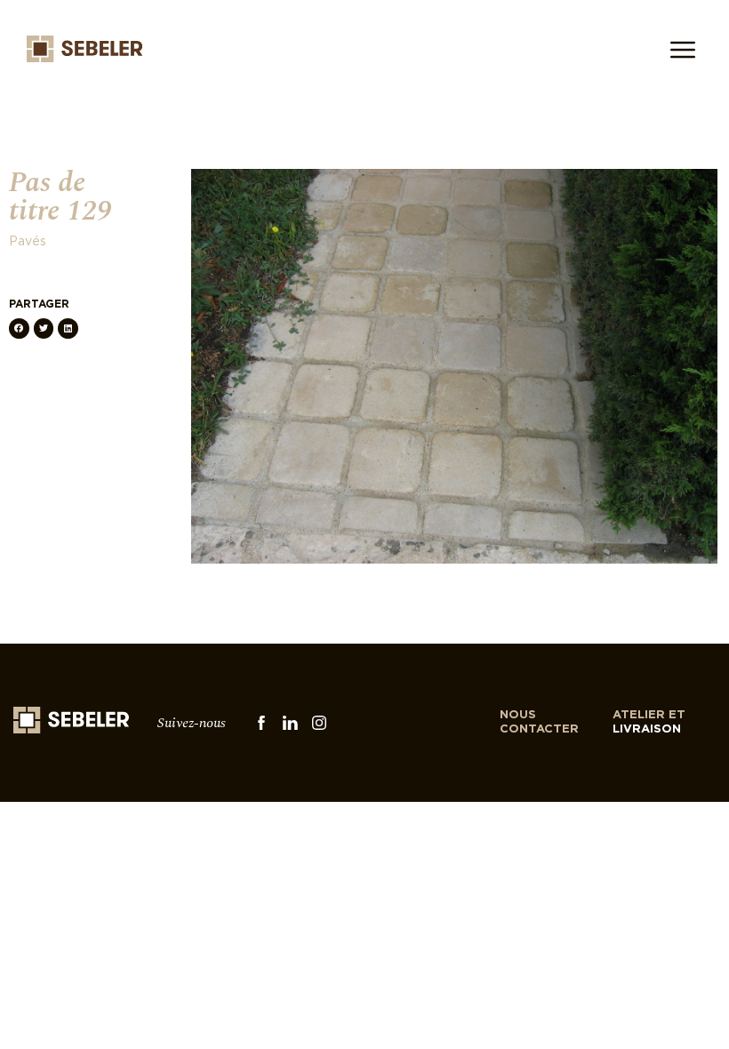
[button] (19, 328)
